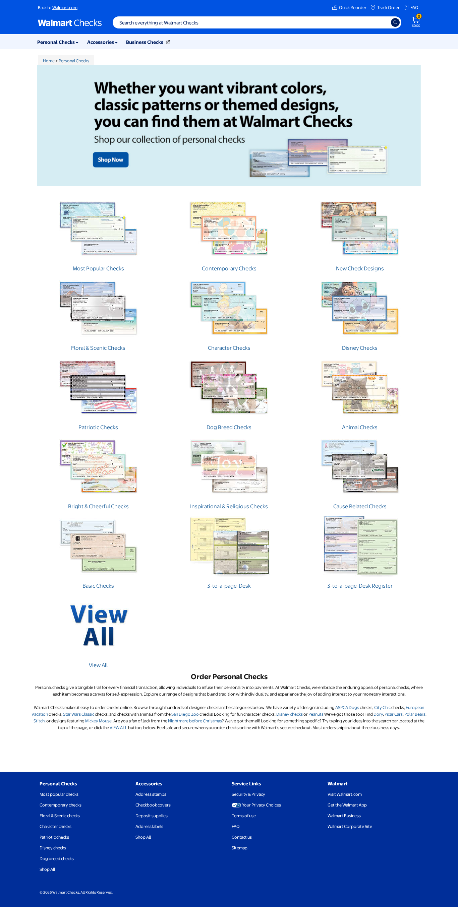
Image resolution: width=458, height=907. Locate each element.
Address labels (149, 826)
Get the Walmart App (347, 805)
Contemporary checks (60, 805)
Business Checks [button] (145, 42)
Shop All (47, 869)
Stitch (39, 721)
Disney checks (289, 714)
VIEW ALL (118, 727)
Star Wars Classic (78, 714)
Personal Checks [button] (56, 42)
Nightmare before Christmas (195, 721)
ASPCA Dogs (347, 707)
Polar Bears (414, 714)
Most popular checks (59, 794)
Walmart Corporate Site (350, 826)
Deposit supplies (151, 816)
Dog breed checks (57, 858)
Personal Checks (74, 61)
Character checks (55, 826)
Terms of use (244, 816)
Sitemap (239, 848)
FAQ (414, 7)
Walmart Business (344, 816)
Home (49, 61)
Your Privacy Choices (261, 805)
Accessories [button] (101, 42)
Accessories (148, 783)
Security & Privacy (248, 794)
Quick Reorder (352, 7)
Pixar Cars (394, 714)
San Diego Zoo (185, 714)
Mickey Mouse (98, 721)
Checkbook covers (153, 805)
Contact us (242, 837)
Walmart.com (64, 7)
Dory (378, 714)
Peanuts (316, 714)
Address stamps (150, 794)
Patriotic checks (54, 837)
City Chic (382, 707)
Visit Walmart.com (345, 794)
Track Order (388, 7)
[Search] (395, 22)
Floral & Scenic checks (60, 816)
